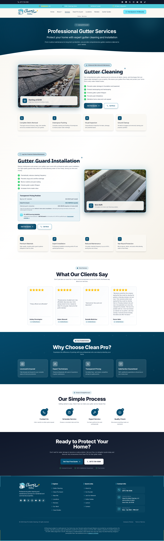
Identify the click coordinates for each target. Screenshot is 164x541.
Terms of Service (140, 522)
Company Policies (128, 522)
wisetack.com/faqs (93, 533)
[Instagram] (133, 2)
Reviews (96, 12)
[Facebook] (122, 2)
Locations (89, 12)
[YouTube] (137, 2)
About (59, 12)
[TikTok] (145, 2)
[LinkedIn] (126, 2)
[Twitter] (129, 2)
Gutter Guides (106, 12)
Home (52, 12)
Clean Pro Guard (78, 12)
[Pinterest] (141, 2)
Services (67, 12)
